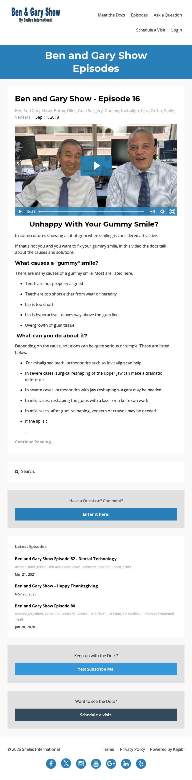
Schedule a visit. (96, 715)
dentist (82, 613)
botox (59, 110)
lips (145, 110)
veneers (22, 117)
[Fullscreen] (172, 211)
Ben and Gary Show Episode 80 (45, 606)
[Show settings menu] (162, 211)
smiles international (158, 613)
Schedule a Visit (150, 30)
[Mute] (152, 211)
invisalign (130, 110)
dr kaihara (98, 613)
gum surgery (90, 110)
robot (116, 566)
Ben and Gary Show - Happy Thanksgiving (56, 586)
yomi (127, 566)
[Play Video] (20, 211)
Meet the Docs (111, 15)
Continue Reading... (34, 442)
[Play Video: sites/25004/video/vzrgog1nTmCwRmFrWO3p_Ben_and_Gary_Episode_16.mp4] (96, 166)
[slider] (92, 211)
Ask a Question (168, 15)
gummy (112, 110)
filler (71, 110)
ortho (156, 110)
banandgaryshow (29, 613)
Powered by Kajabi (167, 749)
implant (104, 566)
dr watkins (131, 613)
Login (176, 30)
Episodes (139, 15)
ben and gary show (33, 110)
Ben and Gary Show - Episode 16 (77, 98)
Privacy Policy (132, 749)
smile (169, 110)
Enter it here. (96, 514)
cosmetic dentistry (60, 613)
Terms (108, 749)
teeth (19, 619)
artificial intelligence (30, 566)
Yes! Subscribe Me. (96, 669)
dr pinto (114, 613)
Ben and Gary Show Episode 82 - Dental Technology (65, 558)
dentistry (89, 566)
